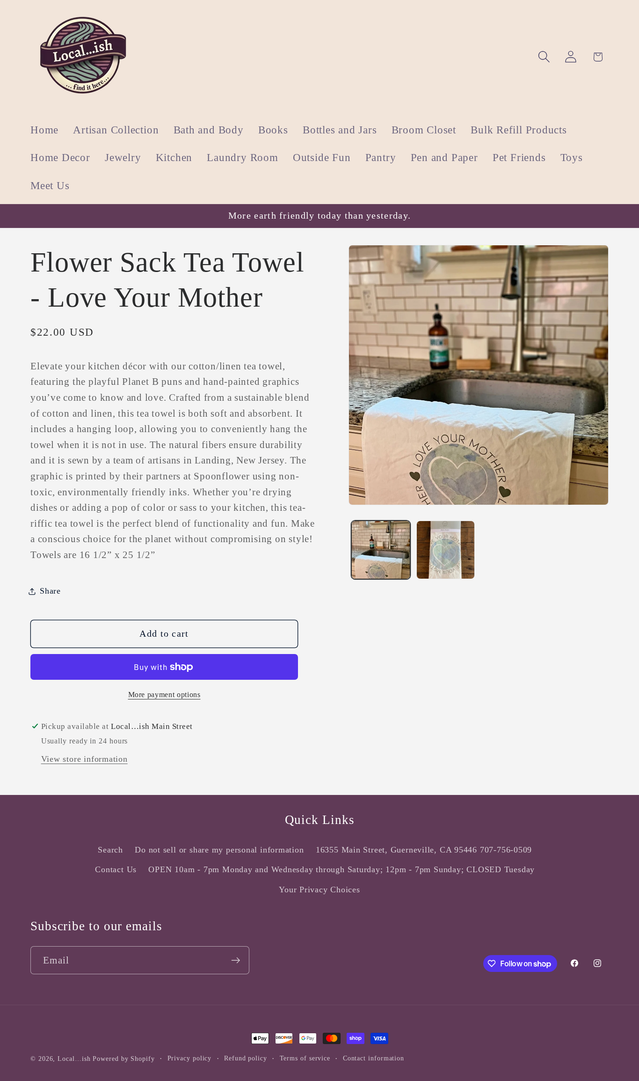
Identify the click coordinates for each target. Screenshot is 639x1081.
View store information (84, 759)
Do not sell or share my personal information (219, 849)
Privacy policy (189, 1058)
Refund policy (245, 1058)
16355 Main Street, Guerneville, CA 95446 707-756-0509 (424, 849)
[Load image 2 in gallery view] (445, 550)
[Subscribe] (235, 960)
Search (110, 849)
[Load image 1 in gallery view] (380, 550)
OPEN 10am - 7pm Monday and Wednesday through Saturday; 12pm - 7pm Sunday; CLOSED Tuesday (341, 869)
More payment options (164, 695)
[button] (544, 57)
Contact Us (116, 869)
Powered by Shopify (123, 1058)
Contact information (373, 1058)
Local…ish (74, 1058)
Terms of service (305, 1058)
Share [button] (50, 591)
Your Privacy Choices (319, 889)
